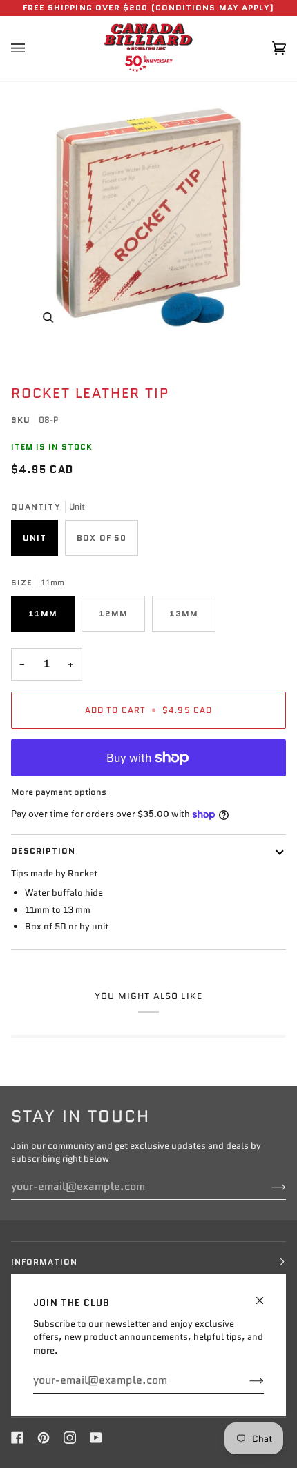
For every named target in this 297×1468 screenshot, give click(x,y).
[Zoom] (148, 217)
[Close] (265, 1294)
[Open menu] (31, 48)
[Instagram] (70, 1437)
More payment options (58, 791)
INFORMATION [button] (44, 1261)
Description (43, 850)
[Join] (245, 1380)
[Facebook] (17, 1437)
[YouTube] (96, 1437)
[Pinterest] (43, 1437)
